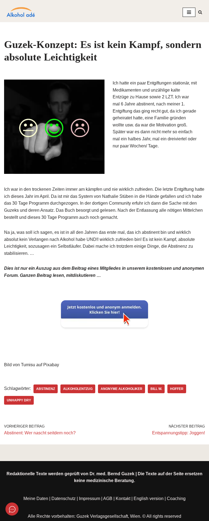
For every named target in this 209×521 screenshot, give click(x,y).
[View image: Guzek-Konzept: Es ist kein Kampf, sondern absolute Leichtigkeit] (54, 127)
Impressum (89, 498)
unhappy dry (19, 400)
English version (149, 498)
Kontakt (123, 498)
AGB (107, 498)
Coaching (176, 498)
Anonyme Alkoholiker (121, 389)
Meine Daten (35, 498)
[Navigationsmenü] (189, 12)
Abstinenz (45, 389)
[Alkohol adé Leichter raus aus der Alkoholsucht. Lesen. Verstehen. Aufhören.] (20, 12)
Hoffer (176, 389)
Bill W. (156, 389)
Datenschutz (63, 498)
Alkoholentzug (78, 389)
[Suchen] (200, 12)
